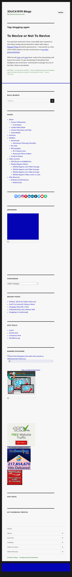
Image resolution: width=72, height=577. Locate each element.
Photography (16, 148)
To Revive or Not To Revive (28, 36)
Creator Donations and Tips (21, 130)
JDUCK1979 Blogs (19, 11)
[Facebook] (16, 196)
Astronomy (15, 140)
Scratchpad (17, 125)
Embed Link (17, 182)
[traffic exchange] (30, 382)
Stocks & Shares (17, 156)
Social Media (15, 133)
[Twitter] (19, 196)
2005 (19, 57)
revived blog (33, 72)
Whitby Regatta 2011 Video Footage (26, 169)
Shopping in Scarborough (18, 312)
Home (9, 529)
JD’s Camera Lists (19, 151)
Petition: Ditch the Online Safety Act (22, 302)
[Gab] (45, 196)
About (11, 119)
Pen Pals (14, 146)
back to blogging (36, 70)
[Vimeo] (39, 196)
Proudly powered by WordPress (29, 557)
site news (40, 72)
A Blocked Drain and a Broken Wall (22, 309)
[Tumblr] (35, 196)
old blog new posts (22, 72)
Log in (11, 330)
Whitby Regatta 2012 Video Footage (26, 172)
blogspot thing (12, 47)
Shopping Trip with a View (19, 307)
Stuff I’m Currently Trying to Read (22, 304)
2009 (26, 57)
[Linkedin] (29, 196)
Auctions (12, 135)
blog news (45, 70)
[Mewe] (32, 196)
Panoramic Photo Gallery (22, 154)
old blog (13, 72)
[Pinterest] (25, 196)
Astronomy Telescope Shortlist (24, 143)
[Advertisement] (23, 227)
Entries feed (13, 333)
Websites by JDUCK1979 (20, 180)
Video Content (14, 159)
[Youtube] (42, 196)
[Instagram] (22, 196)
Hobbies (12, 138)
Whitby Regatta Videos (19, 164)
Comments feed (15, 335)
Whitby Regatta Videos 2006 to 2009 (26, 175)
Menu (60, 12)
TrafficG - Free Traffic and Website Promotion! (30, 369)
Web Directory (14, 177)
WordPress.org (14, 338)
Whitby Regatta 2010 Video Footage (26, 167)
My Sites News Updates (22, 70)
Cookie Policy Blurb (18, 127)
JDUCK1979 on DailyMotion (21, 161)
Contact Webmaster (18, 122)
